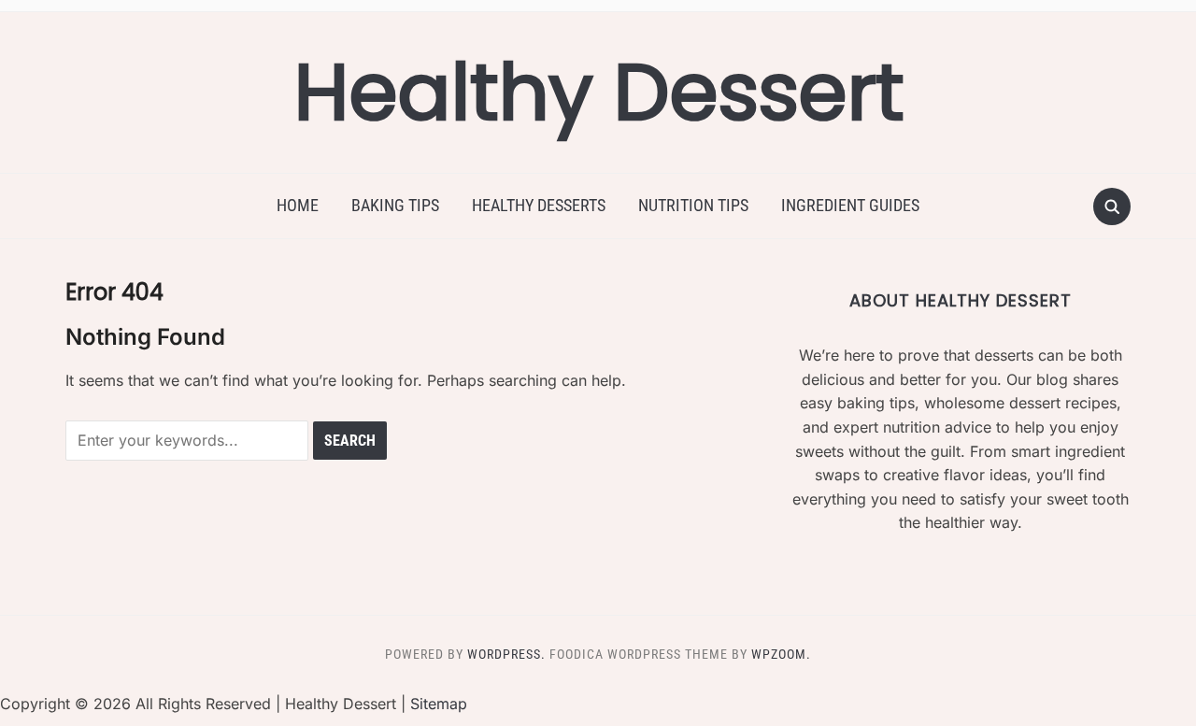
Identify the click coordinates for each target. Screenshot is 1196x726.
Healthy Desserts (538, 205)
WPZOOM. (781, 654)
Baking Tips (395, 205)
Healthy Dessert (598, 92)
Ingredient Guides (850, 205)
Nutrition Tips (693, 205)
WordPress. (506, 654)
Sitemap (438, 703)
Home (298, 205)
